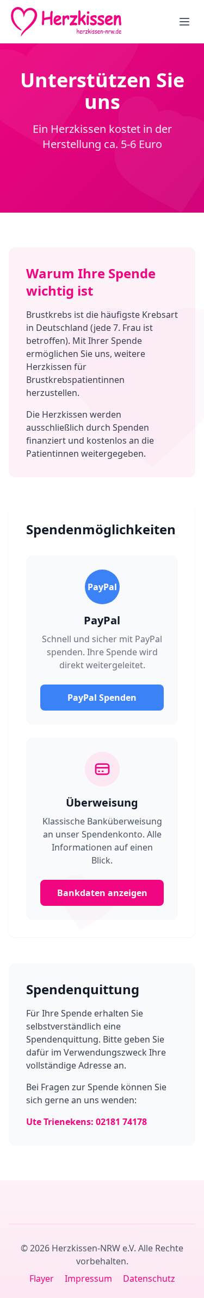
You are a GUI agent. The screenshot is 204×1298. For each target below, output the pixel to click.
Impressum (88, 1278)
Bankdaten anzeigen (102, 893)
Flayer (41, 1278)
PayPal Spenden (102, 698)
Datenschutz (149, 1278)
